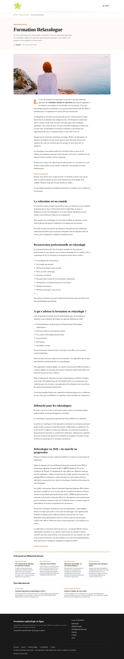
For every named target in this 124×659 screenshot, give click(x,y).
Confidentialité (44, 647)
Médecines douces (24, 15)
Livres (73, 637)
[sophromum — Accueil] (18, 6)
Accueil (15, 15)
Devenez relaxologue (41, 174)
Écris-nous (35, 630)
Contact (23, 647)
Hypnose (74, 632)
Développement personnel (79, 629)
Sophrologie (75, 623)
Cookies (53, 647)
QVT (43, 430)
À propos (16, 647)
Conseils (74, 635)
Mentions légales (32, 647)
